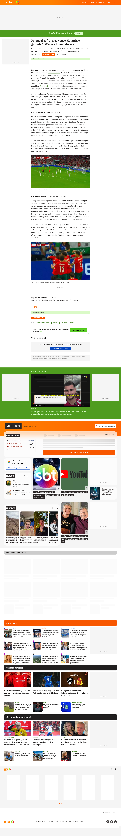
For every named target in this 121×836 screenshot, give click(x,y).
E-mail (109, 2)
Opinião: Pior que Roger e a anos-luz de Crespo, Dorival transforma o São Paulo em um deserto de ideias (17, 742)
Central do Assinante (97, 2)
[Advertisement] (103, 707)
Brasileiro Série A (9, 737)
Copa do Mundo (54, 73)
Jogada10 (55, 323)
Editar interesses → (110, 434)
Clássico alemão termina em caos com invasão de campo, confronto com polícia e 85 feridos (23, 706)
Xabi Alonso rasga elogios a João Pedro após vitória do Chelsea (46, 691)
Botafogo (17, 751)
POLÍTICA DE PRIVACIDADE (77, 822)
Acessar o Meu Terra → (30, 426)
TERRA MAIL (84, 2)
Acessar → (27, 476)
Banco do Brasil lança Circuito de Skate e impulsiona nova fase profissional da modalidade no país (50, 756)
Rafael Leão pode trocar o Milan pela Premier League (51, 706)
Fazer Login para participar (60, 348)
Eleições (43, 628)
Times (78, 33)
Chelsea (35, 688)
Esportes (64, 323)
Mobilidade (44, 654)
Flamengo (64, 688)
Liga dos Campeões (77, 702)
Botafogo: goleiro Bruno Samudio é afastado (22, 754)
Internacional (8, 688)
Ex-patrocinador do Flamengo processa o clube (79, 755)
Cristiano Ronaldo (47, 86)
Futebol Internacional (43, 323)
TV (42, 641)
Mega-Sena (73, 628)
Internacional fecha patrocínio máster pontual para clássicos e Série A (17, 693)
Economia (15, 628)
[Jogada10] (35, 307)
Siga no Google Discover (16, 468)
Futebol (72, 323)
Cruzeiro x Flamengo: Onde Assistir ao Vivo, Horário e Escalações (44, 742)
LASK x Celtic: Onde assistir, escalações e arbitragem (79, 706)
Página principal (14, 2)
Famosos (15, 641)
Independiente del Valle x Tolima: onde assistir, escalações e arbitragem (74, 693)
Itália (44, 702)
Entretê (72, 641)
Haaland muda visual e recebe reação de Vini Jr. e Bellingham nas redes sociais (74, 742)
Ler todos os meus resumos (79, 452)
